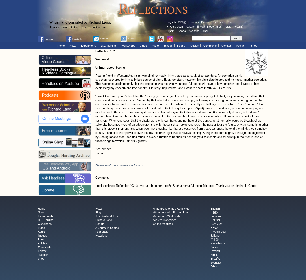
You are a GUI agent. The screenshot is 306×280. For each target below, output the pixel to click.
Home (61, 45)
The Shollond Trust (107, 216)
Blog (98, 212)
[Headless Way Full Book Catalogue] (64, 71)
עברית (230, 22)
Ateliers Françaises (164, 220)
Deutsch (206, 22)
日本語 (201, 26)
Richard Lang (103, 220)
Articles (194, 45)
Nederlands (214, 26)
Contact (226, 45)
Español (182, 31)
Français (193, 22)
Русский (238, 26)
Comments (210, 45)
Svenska (194, 31)
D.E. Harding (109, 45)
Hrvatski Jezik (175, 26)
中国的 (182, 22)
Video (143, 45)
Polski (227, 26)
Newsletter (101, 235)
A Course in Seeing (107, 228)
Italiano (190, 26)
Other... (206, 31)
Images (168, 45)
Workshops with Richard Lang (171, 212)
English (171, 22)
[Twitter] (151, 38)
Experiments (88, 45)
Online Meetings (163, 224)
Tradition (240, 45)
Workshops (128, 45)
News (72, 45)
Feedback (101, 231)
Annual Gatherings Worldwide (171, 208)
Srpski (170, 31)
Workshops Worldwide (166, 216)
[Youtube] (160, 38)
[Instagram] (170, 38)
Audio (155, 45)
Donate (99, 224)
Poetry (181, 45)
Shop (254, 45)
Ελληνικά (218, 22)
